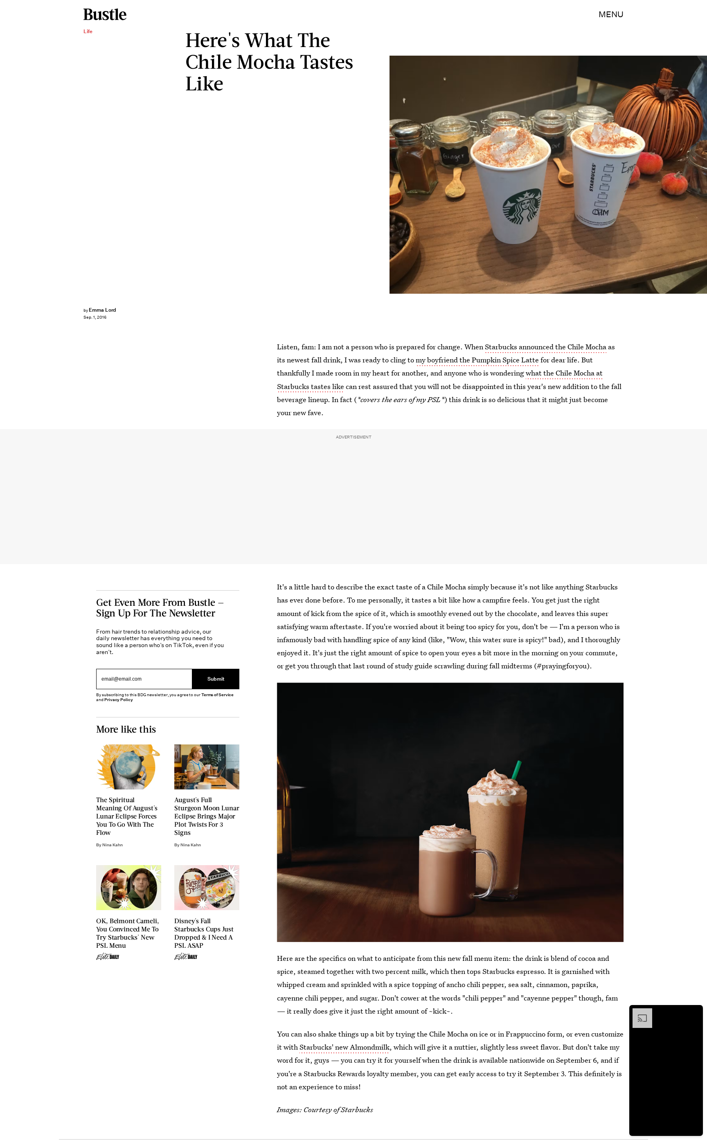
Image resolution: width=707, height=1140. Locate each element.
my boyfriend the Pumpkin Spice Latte (477, 359)
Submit (216, 679)
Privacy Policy (118, 699)
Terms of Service (217, 694)
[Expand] (638, 1012)
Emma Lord (103, 309)
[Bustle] (104, 14)
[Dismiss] (693, 1012)
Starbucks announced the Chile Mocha (545, 346)
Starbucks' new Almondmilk (344, 1047)
